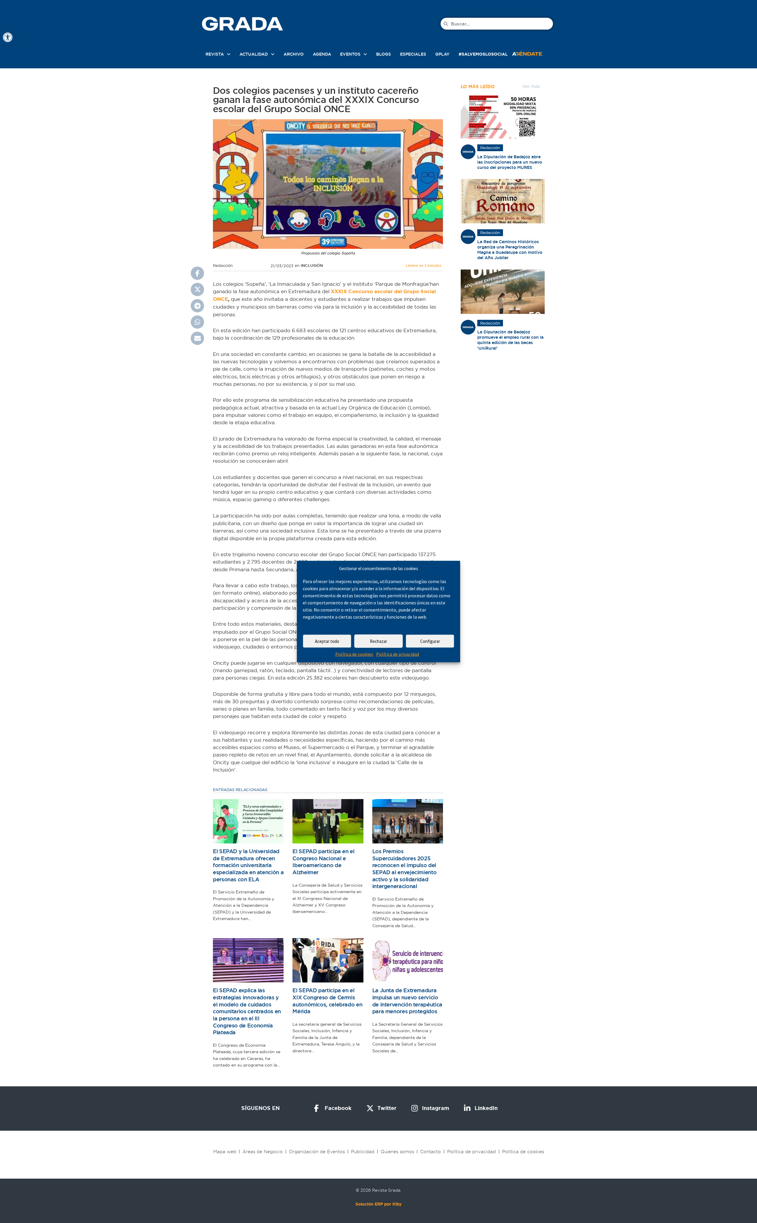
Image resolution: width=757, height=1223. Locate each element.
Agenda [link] (322, 54)
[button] (197, 273)
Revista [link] (215, 54)
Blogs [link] (383, 54)
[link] (7, 37)
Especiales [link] (413, 54)
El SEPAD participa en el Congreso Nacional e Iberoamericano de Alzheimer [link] (323, 862)
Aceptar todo (327, 641)
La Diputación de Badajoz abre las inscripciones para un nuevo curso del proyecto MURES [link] (509, 162)
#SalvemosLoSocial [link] (483, 54)
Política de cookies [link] (354, 654)
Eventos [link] (350, 54)
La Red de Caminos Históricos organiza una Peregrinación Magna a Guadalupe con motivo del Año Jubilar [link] (509, 250)
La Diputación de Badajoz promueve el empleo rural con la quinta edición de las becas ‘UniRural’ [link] (510, 340)
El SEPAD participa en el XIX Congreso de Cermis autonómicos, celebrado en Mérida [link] (327, 1001)
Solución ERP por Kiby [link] (378, 1204)
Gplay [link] (442, 54)
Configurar (430, 641)
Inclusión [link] (312, 265)
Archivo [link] (294, 54)
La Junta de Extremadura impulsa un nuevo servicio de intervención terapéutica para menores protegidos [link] (407, 1001)
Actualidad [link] (254, 54)
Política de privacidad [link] (397, 654)
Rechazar (378, 641)
